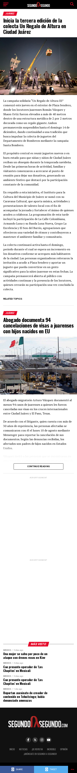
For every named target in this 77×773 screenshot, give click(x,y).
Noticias (23, 749)
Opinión (64, 749)
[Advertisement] (38, 517)
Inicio (12, 749)
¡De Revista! (37, 749)
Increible (51, 749)
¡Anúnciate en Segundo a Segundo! (40, 754)
